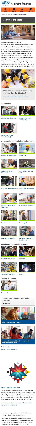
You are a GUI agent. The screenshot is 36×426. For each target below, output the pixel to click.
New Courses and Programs (11, 322)
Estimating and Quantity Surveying (8, 206)
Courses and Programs (6, 14)
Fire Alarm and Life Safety (26, 205)
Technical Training (6, 293)
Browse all (6, 303)
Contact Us (4, 413)
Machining (22, 259)
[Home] (6, 3)
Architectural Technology (8, 155)
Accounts (30, 11)
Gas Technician (5, 223)
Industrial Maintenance (8, 259)
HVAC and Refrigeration (8, 238)
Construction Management (9, 188)
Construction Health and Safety (26, 172)
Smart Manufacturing (7, 274)
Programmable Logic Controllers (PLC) (7, 136)
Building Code (23, 155)
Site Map (4, 415)
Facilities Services (28, 413)
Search (22, 11)
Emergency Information (14, 413)
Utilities (14, 11)
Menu (5, 11)
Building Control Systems (8, 118)
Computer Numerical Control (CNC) (25, 119)
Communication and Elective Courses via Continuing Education (15, 341)
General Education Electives (9, 350)
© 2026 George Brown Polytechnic (16, 415)
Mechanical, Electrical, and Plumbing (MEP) (26, 239)
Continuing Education (21, 3)
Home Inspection (24, 223)
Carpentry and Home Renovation (7, 172)
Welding (21, 274)
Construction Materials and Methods (26, 189)
